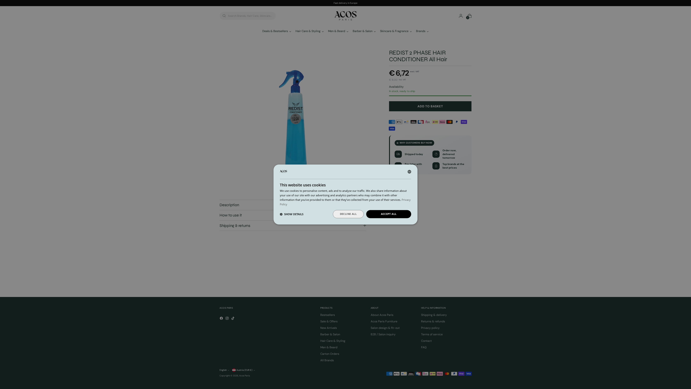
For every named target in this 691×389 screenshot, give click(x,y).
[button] (291, 214)
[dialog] (345, 194)
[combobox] (409, 171)
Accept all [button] (389, 214)
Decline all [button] (348, 214)
